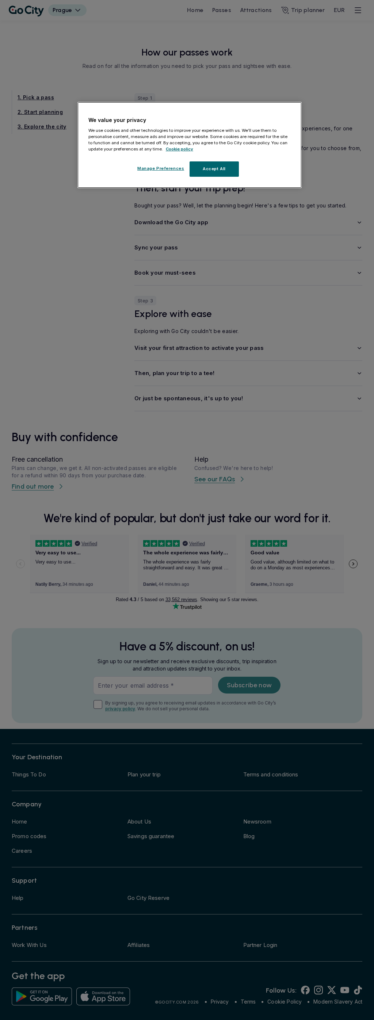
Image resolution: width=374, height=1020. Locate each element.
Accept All (214, 168)
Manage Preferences (160, 168)
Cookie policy (179, 149)
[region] (189, 145)
